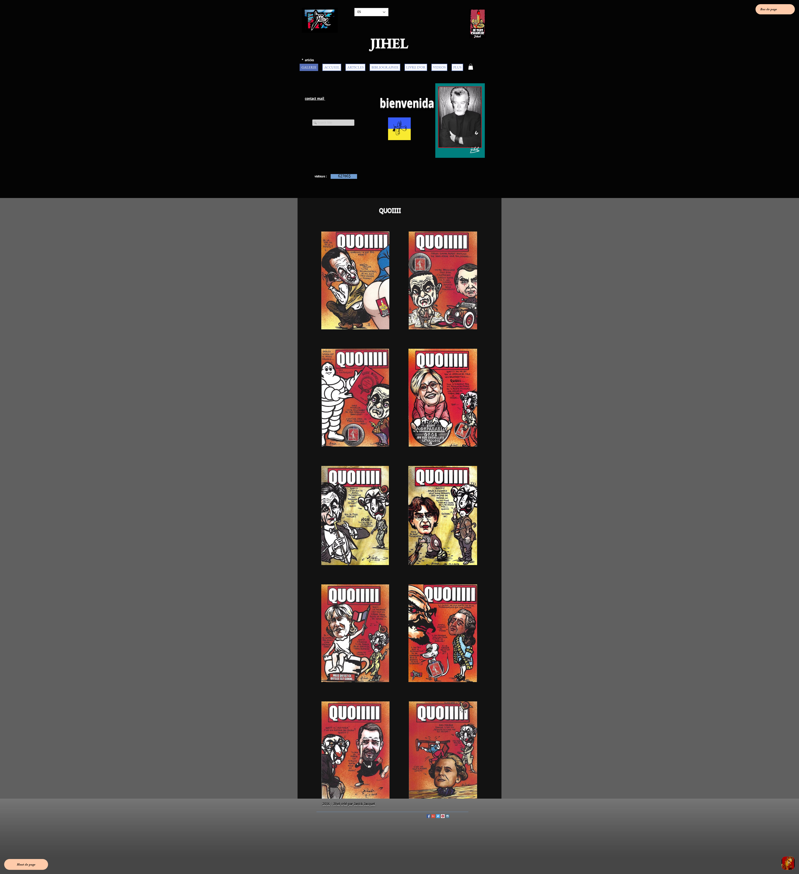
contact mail (315, 98)
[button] (470, 67)
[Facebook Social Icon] (428, 816)
